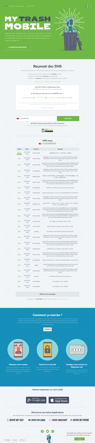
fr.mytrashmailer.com (62, 299)
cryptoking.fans (44, 107)
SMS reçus (22, 440)
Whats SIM (30, 6)
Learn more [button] (87, 435)
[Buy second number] (47, 130)
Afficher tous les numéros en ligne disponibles (47, 81)
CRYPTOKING (39, 97)
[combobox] (36, 118)
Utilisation (7, 440)
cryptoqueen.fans (51, 107)
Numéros (14, 440)
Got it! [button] (79, 439)
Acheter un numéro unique (14, 6)
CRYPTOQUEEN (53, 97)
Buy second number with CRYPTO (37, 125)
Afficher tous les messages (47, 294)
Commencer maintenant (18, 47)
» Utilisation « (47, 329)
